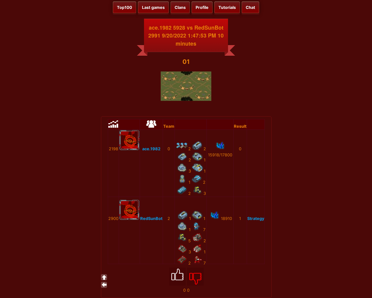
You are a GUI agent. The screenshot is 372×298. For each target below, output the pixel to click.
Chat (250, 7)
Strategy (255, 218)
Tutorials (227, 7)
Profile (202, 7)
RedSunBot (151, 218)
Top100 (124, 7)
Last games (153, 7)
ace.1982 (151, 148)
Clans (180, 7)
